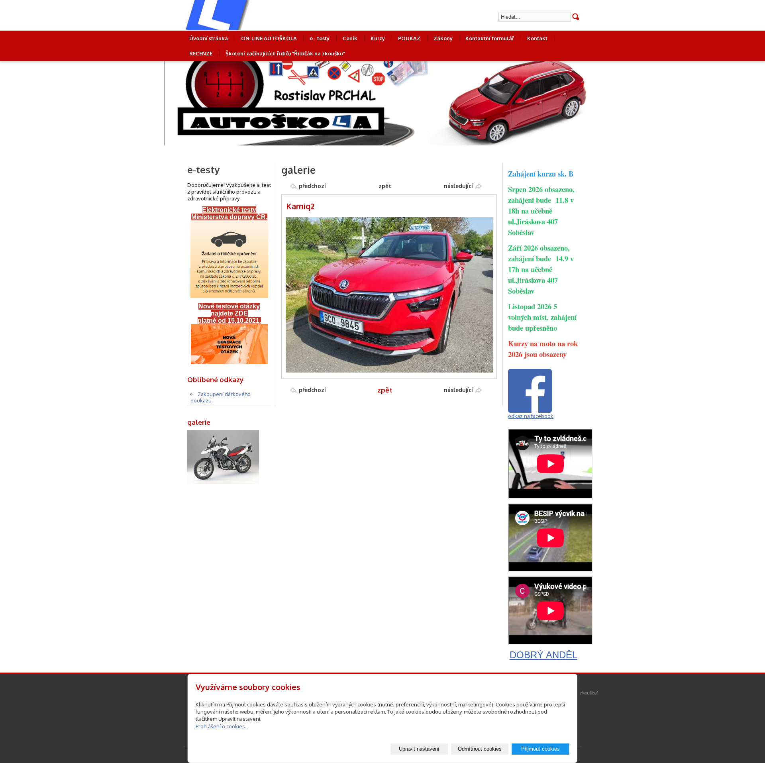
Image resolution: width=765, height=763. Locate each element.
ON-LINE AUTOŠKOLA (269, 38)
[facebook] (530, 411)
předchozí (312, 185)
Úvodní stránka (208, 38)
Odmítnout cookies (480, 749)
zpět (385, 185)
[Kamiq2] (389, 370)
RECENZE (200, 53)
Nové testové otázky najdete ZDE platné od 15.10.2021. (229, 313)
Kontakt (537, 38)
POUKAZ (409, 38)
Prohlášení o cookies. (221, 726)
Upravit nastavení (419, 749)
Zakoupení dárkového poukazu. (220, 397)
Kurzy (378, 38)
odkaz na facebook (530, 416)
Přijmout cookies (540, 749)
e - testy (320, 38)
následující (458, 185)
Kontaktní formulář (489, 38)
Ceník (350, 38)
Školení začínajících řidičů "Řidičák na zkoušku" (285, 53)
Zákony (443, 38)
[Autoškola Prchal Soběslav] (245, 15)
